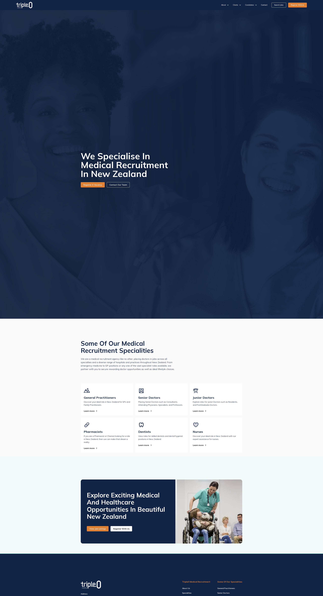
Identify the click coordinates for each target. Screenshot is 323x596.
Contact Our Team (118, 185)
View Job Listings (97, 528)
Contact (264, 5)
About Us (186, 588)
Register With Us (297, 5)
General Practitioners (226, 588)
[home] (24, 5)
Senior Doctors (223, 593)
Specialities (187, 593)
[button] (225, 5)
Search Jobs (279, 5)
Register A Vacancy (92, 185)
